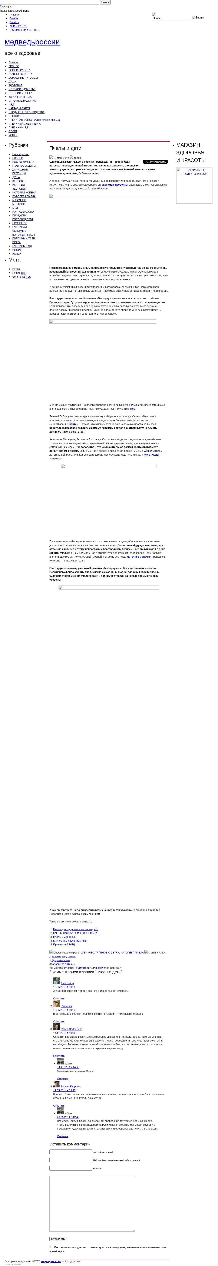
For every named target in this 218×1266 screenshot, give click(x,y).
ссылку (102, 967)
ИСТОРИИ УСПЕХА (20, 93)
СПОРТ (13, 131)
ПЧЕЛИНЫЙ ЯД (18, 127)
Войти (16, 269)
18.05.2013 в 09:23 (64, 987)
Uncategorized (20, 154)
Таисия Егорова (70, 1086)
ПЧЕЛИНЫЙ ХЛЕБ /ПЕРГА (25, 123)
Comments (21, 276)
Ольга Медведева (71, 1029)
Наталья (66, 1006)
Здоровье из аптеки (61, 964)
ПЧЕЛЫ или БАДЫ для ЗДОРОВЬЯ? (75, 933)
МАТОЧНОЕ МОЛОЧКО (22, 100)
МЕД (11, 104)
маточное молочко (139, 556)
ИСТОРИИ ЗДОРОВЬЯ (22, 89)
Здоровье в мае (61, 960)
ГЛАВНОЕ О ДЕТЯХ (20, 73)
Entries (19, 272)
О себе (14, 18)
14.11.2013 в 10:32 (64, 1032)
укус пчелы (151, 454)
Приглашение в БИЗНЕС (25, 29)
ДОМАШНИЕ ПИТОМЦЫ (23, 77)
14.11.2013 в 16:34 (68, 1067)
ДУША (12, 81)
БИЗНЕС (14, 66)
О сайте (14, 22)
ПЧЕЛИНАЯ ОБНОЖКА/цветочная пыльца (34, 119)
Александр (67, 983)
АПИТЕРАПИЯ (18, 26)
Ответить (59, 998)
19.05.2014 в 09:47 (64, 1090)
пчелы (72, 956)
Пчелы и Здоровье (64, 936)
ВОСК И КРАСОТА (19, 70)
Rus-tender (16, 1264)
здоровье (55, 956)
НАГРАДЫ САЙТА (19, 108)
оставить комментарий (77, 967)
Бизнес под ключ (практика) (70, 940)
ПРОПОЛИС (16, 116)
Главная (15, 14)
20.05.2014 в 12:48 (68, 1117)
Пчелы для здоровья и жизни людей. (75, 929)
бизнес (161, 952)
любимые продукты (115, 184)
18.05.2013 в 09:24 (64, 1010)
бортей (73, 424)
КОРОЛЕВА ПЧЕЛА (20, 96)
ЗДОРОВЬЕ (15, 85)
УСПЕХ (13, 135)
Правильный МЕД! (64, 944)
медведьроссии (32, 41)
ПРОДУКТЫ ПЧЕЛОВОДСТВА (26, 112)
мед (132, 409)
